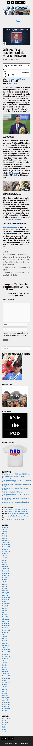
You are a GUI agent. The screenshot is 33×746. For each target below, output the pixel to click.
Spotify (11, 83)
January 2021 (5, 674)
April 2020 (4, 693)
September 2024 (6, 577)
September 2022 (6, 630)
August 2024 (5, 579)
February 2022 (5, 645)
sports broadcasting (8, 265)
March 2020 (5, 695)
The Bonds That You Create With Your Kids (12, 492)
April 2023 (4, 614)
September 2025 (6, 551)
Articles (4, 720)
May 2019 (4, 711)
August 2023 (5, 606)
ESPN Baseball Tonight (9, 259)
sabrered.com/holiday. (15, 219)
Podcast (6, 252)
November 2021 (6, 652)
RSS (15, 83)
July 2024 (4, 582)
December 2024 (6, 571)
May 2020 (4, 691)
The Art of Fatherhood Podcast (11, 227)
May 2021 (4, 665)
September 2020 (6, 682)
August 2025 (5, 553)
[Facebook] (8, 2)
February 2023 (6, 619)
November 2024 (6, 573)
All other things (6, 718)
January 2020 (5, 700)
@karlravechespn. (14, 173)
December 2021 (6, 649)
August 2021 (5, 658)
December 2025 (6, 544)
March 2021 (5, 669)
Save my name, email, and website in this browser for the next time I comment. (16, 334)
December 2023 (6, 597)
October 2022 (5, 628)
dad (21, 257)
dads (24, 257)
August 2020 (5, 684)
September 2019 (6, 708)
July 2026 (4, 529)
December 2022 (6, 623)
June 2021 (4, 663)
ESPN (28, 257)
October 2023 (5, 601)
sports (26, 262)
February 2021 (5, 671)
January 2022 (5, 647)
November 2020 (6, 678)
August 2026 (5, 527)
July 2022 (4, 634)
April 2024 (4, 588)
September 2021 (6, 656)
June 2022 (4, 636)
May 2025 (4, 560)
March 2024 (5, 590)
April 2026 (4, 536)
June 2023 (4, 610)
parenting (15, 262)
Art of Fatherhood (9, 254)
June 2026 (4, 531)
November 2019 (6, 704)
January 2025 (5, 569)
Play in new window (13, 79)
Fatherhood (5, 722)
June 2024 (4, 584)
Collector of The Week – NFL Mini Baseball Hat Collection (16, 474)
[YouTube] (20, 2)
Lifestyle (4, 725)
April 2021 (4, 667)
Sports (4, 731)
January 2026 (5, 542)
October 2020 (5, 680)
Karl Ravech (6, 262)
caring (18, 257)
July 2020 (4, 687)
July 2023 (4, 608)
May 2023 (4, 612)
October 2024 (5, 575)
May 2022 (4, 639)
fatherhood (23, 259)
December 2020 (6, 676)
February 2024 (6, 593)
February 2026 (6, 540)
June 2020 (4, 689)
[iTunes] (23, 2)
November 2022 (6, 625)
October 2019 (5, 706)
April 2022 (4, 641)
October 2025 (5, 549)
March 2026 (5, 538)
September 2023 (6, 604)
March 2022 (5, 643)
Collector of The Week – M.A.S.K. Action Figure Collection (16, 502)
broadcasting (11, 257)
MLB (11, 262)
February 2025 (5, 566)
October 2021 (5, 654)
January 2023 (5, 621)
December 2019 (6, 702)
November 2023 (6, 599)
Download (22, 79)
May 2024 (4, 586)
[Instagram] (16, 2)
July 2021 (4, 660)
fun (28, 259)
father (17, 259)
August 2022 (5, 632)
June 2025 (4, 558)
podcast (21, 262)
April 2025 (4, 562)
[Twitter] (12, 2)
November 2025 (6, 547)
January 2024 (5, 595)
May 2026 (4, 534)
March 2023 (5, 617)
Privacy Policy (24, 743)
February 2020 (6, 698)
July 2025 (4, 555)
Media (3, 727)
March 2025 (5, 564)
